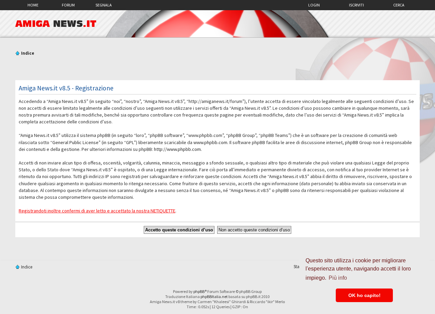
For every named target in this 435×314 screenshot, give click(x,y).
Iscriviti (356, 4)
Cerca (398, 4)
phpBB (199, 291)
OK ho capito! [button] (364, 295)
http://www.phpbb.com (177, 149)
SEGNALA (103, 4)
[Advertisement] (217, 69)
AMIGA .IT (56, 23)
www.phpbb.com (210, 142)
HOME (33, 4)
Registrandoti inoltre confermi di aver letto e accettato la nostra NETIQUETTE (97, 211)
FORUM (68, 4)
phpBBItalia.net (214, 296)
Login (314, 4)
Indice (27, 53)
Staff (298, 266)
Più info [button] (338, 278)
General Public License (75, 142)
